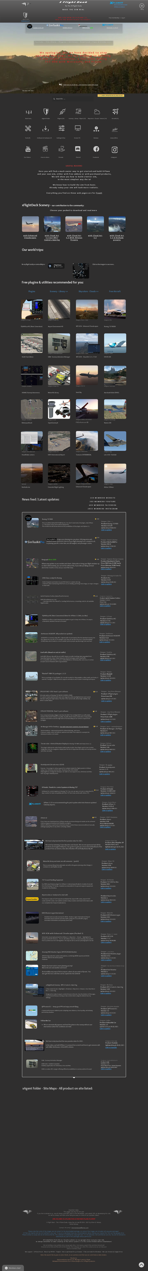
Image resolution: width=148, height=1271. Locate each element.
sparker (110, 765)
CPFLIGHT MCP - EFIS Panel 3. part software (54, 692)
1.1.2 (108, 938)
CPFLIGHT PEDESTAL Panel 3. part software (55, 711)
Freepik (58, 1252)
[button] (141, 5)
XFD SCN (110, 936)
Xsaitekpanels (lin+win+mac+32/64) (52, 765)
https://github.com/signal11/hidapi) (51, 771)
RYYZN (53, 1252)
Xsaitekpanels (110, 767)
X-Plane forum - (39, 1252)
